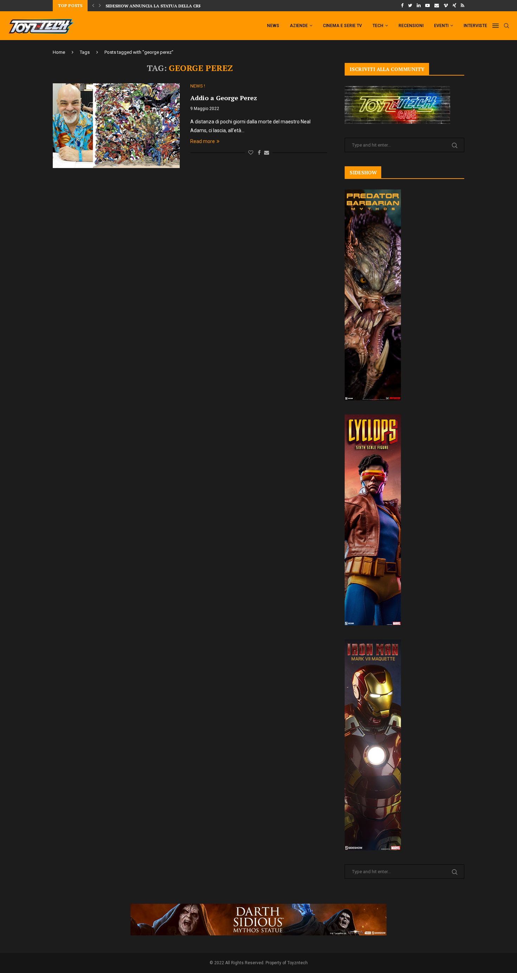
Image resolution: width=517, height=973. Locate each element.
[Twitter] (410, 5)
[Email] (436, 5)
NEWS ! (197, 86)
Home (59, 52)
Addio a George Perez (223, 98)
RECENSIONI (410, 25)
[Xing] (454, 5)
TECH (377, 25)
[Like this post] (250, 152)
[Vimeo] (445, 5)
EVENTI (441, 25)
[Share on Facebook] (259, 152)
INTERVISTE (475, 25)
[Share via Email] (266, 152)
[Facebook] (402, 5)
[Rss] (462, 5)
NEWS (273, 25)
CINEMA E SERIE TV (342, 25)
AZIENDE (299, 25)
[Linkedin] (419, 5)
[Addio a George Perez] (116, 125)
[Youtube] (427, 5)
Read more (202, 141)
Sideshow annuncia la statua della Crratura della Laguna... (180, 5)
